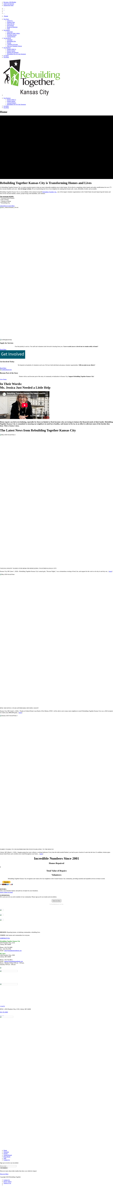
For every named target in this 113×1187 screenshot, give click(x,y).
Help (6, 55)
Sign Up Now (56, 900)
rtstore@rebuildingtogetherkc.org (13, 961)
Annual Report (11, 36)
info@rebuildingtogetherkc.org (13, 950)
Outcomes (10, 32)
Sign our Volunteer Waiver (14, 46)
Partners (7, 98)
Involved (7, 38)
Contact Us (7, 1160)
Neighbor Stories (12, 35)
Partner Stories (11, 51)
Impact (7, 30)
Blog (6, 57)
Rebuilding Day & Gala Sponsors (16, 54)
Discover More (4, 1174)
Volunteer (9, 39)
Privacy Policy (8, 1181)
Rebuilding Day (11, 41)
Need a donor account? (6, 892)
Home (5, 1150)
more (110, 571)
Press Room (10, 25)
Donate (6, 16)
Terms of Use (7, 1183)
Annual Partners (11, 103)
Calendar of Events (12, 44)
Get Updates (4, 1168)
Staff (8, 28)
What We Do (10, 24)
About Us (10, 20)
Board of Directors (12, 27)
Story (6, 19)
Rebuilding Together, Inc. (49, 192)
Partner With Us (11, 49)
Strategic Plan (11, 22)
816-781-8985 (4, 1012)
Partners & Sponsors (12, 52)
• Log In (2, 1006)
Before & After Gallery (13, 33)
